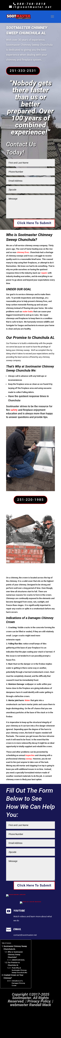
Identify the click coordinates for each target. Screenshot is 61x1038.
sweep (29, 759)
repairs (44, 273)
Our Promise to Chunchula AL (14, 964)
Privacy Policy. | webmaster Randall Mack (31, 1003)
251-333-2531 (23, 71)
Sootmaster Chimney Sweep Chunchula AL (15, 947)
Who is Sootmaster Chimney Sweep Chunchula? (15, 954)
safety (14, 409)
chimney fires (23, 252)
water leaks (27, 311)
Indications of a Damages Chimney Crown (18, 983)
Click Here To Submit (34, 223)
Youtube (19, 910)
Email (17, 929)
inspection (30, 755)
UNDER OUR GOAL (18, 960)
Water (27, 700)
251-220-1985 (30, 500)
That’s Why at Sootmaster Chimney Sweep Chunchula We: (19, 970)
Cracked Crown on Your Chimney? (13, 976)
